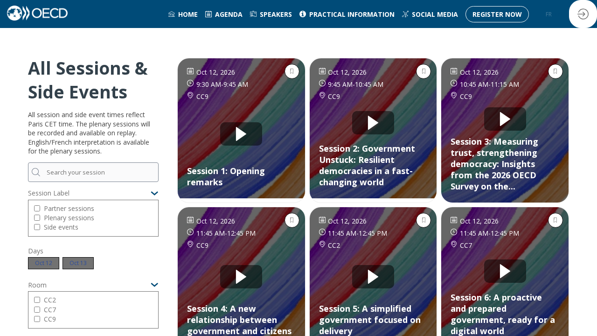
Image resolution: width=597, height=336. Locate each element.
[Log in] (583, 14)
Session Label (48, 193)
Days (35, 250)
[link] (183, 14)
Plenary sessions (69, 217)
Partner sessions (69, 208)
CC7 (50, 309)
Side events (61, 227)
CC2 (50, 299)
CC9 (50, 319)
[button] (497, 14)
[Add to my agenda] (292, 71)
